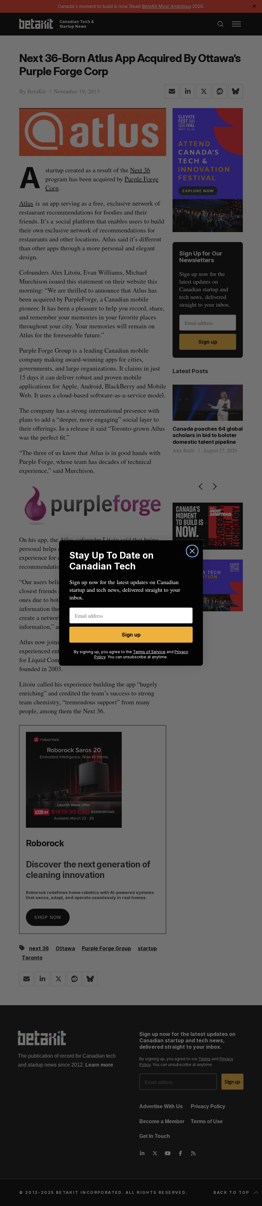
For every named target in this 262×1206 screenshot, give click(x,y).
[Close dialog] (192, 551)
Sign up (131, 634)
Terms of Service (149, 651)
